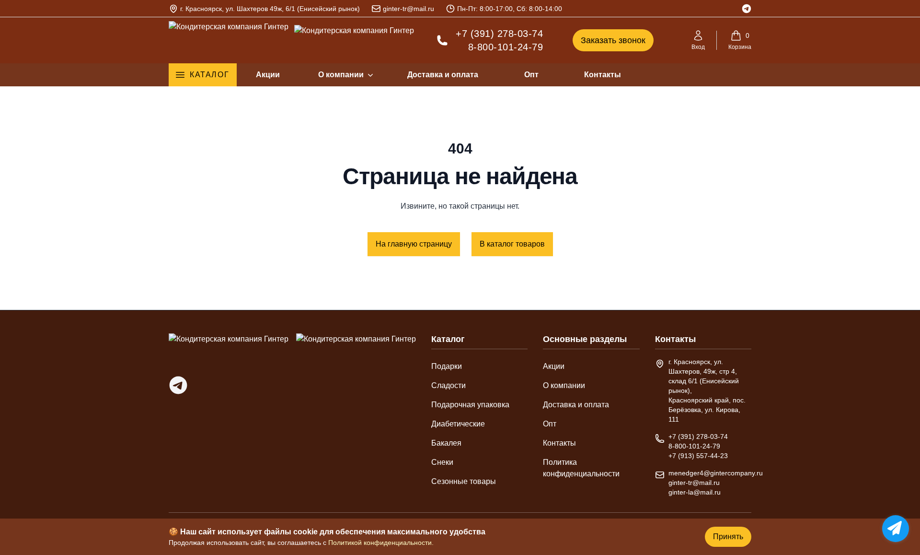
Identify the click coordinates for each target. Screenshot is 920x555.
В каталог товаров (512, 244)
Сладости (448, 385)
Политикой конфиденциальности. (381, 542)
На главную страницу (414, 244)
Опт (531, 75)
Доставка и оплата (442, 75)
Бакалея (446, 443)
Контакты (602, 75)
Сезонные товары (463, 481)
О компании (341, 75)
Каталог (209, 75)
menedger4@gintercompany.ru (715, 473)
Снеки (442, 462)
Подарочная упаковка (470, 405)
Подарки (446, 366)
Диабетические (458, 424)
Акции (268, 75)
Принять (728, 536)
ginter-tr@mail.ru (408, 8)
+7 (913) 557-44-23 (698, 456)
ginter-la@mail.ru (694, 492)
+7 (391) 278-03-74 (499, 33)
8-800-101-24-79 (505, 47)
